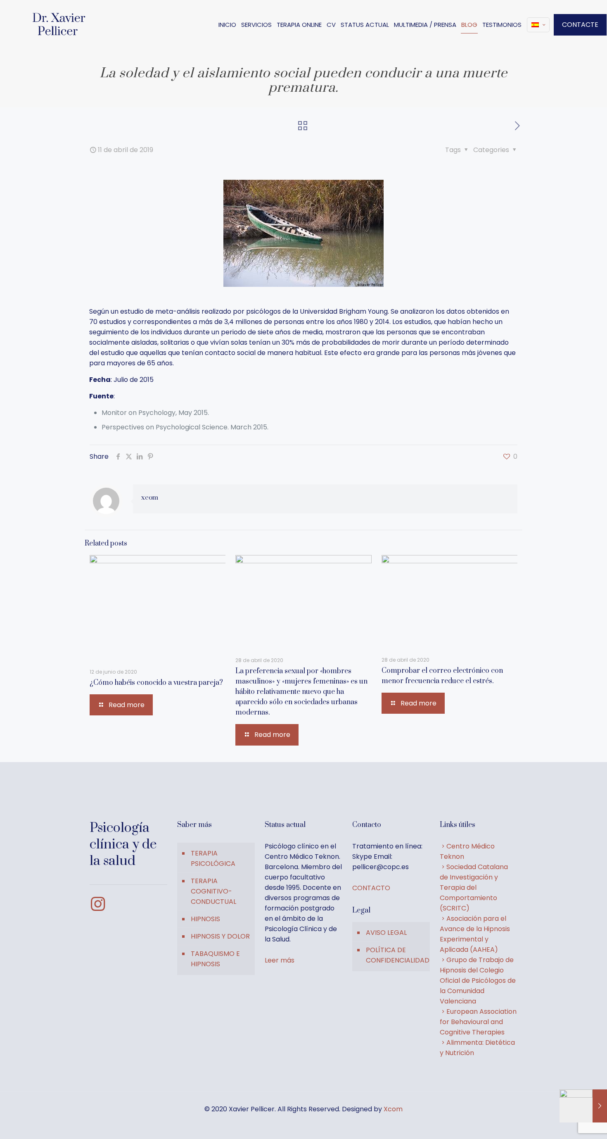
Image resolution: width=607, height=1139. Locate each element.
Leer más (279, 960)
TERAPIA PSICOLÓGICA (213, 858)
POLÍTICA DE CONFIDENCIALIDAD (396, 955)
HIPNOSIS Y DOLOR (220, 936)
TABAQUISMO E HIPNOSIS (215, 959)
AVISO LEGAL (386, 932)
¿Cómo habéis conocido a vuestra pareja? (156, 682)
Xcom (393, 1109)
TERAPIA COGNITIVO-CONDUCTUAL (213, 891)
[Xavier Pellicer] (59, 25)
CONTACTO (371, 888)
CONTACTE (580, 24)
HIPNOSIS (205, 919)
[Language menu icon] (538, 24)
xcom (149, 497)
